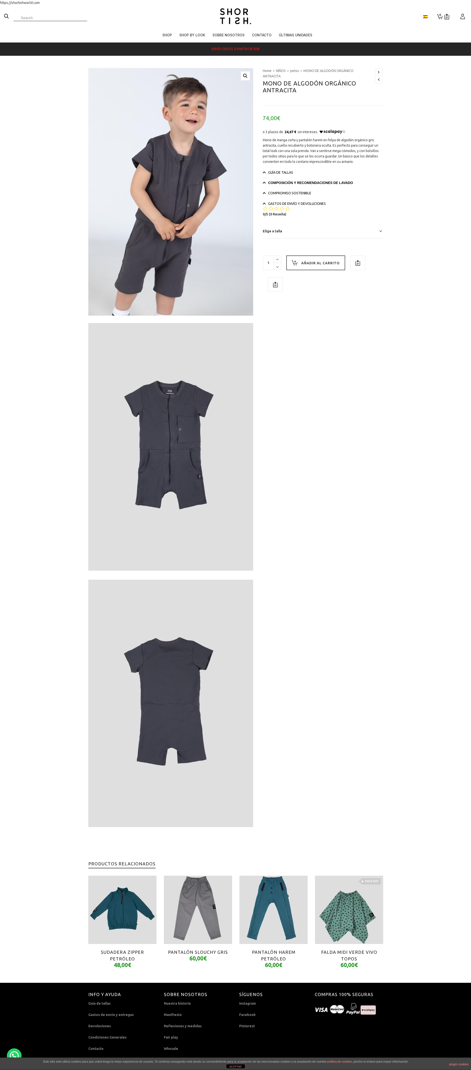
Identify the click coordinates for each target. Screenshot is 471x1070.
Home (267, 71)
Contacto (96, 1049)
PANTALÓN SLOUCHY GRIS (198, 952)
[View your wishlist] (447, 16)
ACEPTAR (235, 1066)
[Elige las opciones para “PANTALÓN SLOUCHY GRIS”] (175, 932)
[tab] (323, 172)
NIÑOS (281, 71)
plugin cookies (459, 1064)
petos (294, 71)
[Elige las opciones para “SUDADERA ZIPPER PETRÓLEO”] (99, 932)
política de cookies (339, 1061)
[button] (245, 75)
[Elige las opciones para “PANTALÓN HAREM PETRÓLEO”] (250, 932)
